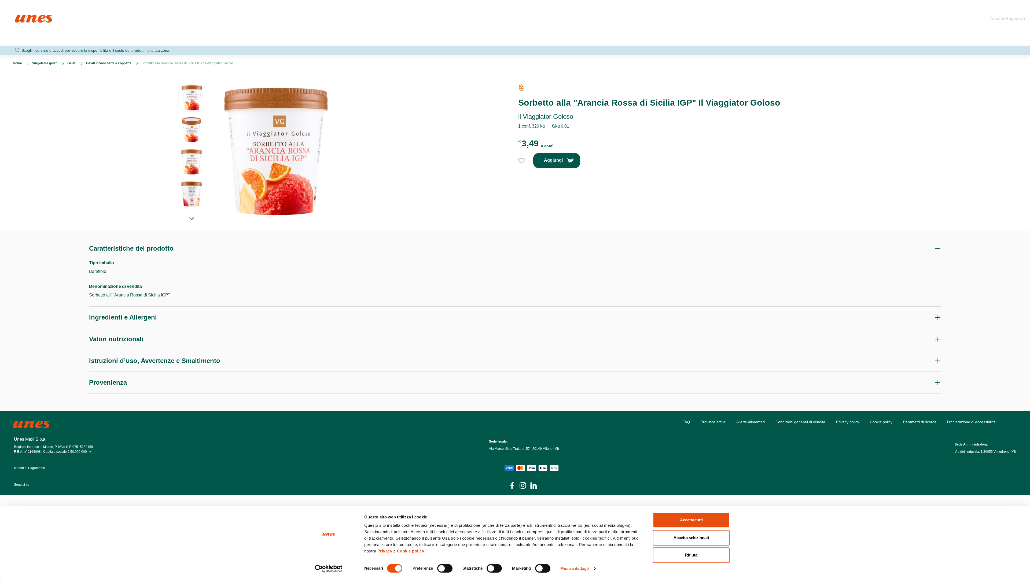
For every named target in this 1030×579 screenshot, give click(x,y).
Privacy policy (847, 422)
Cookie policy (410, 551)
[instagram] (523, 485)
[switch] (445, 568)
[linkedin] (533, 485)
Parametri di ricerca (919, 422)
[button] (191, 100)
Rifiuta (691, 555)
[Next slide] (191, 218)
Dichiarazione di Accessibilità (971, 422)
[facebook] (512, 485)
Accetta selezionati (691, 537)
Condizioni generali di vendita (800, 422)
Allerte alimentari (750, 422)
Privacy (384, 551)
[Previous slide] (191, 80)
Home (21, 17)
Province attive (713, 422)
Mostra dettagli (574, 568)
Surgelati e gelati (44, 63)
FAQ (686, 422)
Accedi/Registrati (1007, 18)
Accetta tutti (691, 520)
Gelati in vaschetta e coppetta (108, 63)
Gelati (71, 63)
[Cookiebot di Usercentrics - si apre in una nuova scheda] (328, 569)
